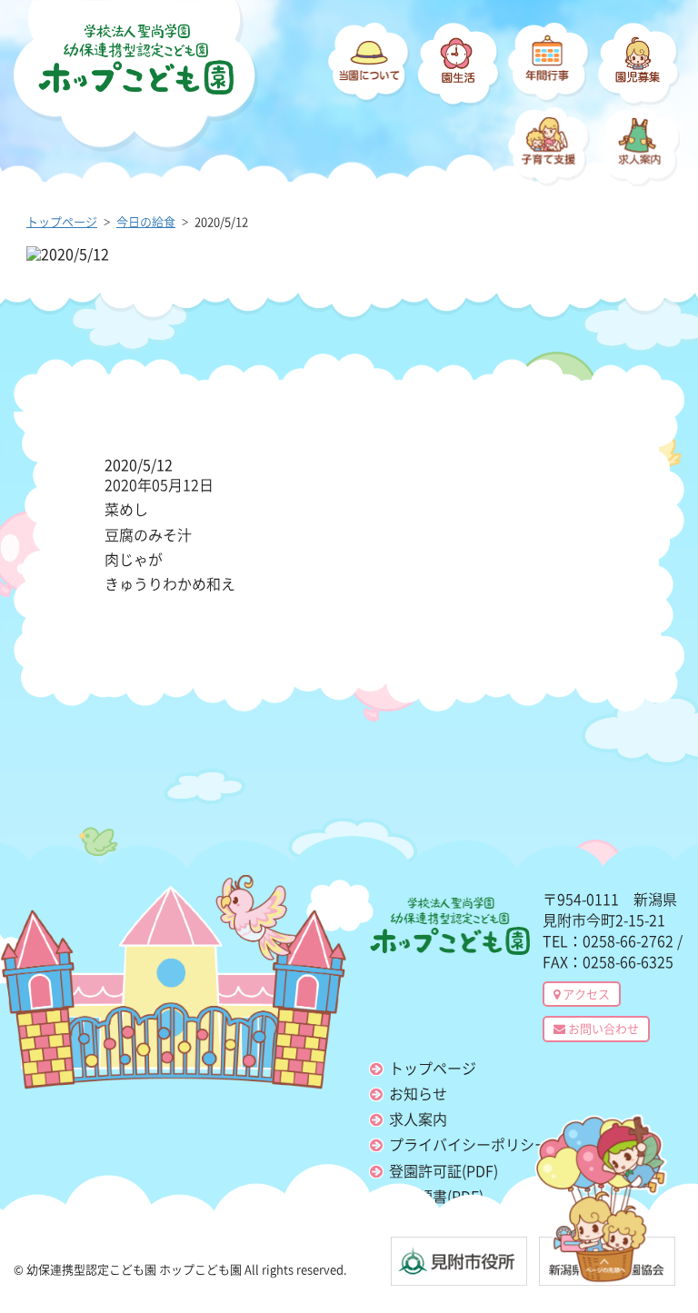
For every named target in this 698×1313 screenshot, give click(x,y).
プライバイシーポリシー (469, 1144)
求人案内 (418, 1118)
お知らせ (418, 1093)
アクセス (585, 993)
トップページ (432, 1068)
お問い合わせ (602, 1028)
